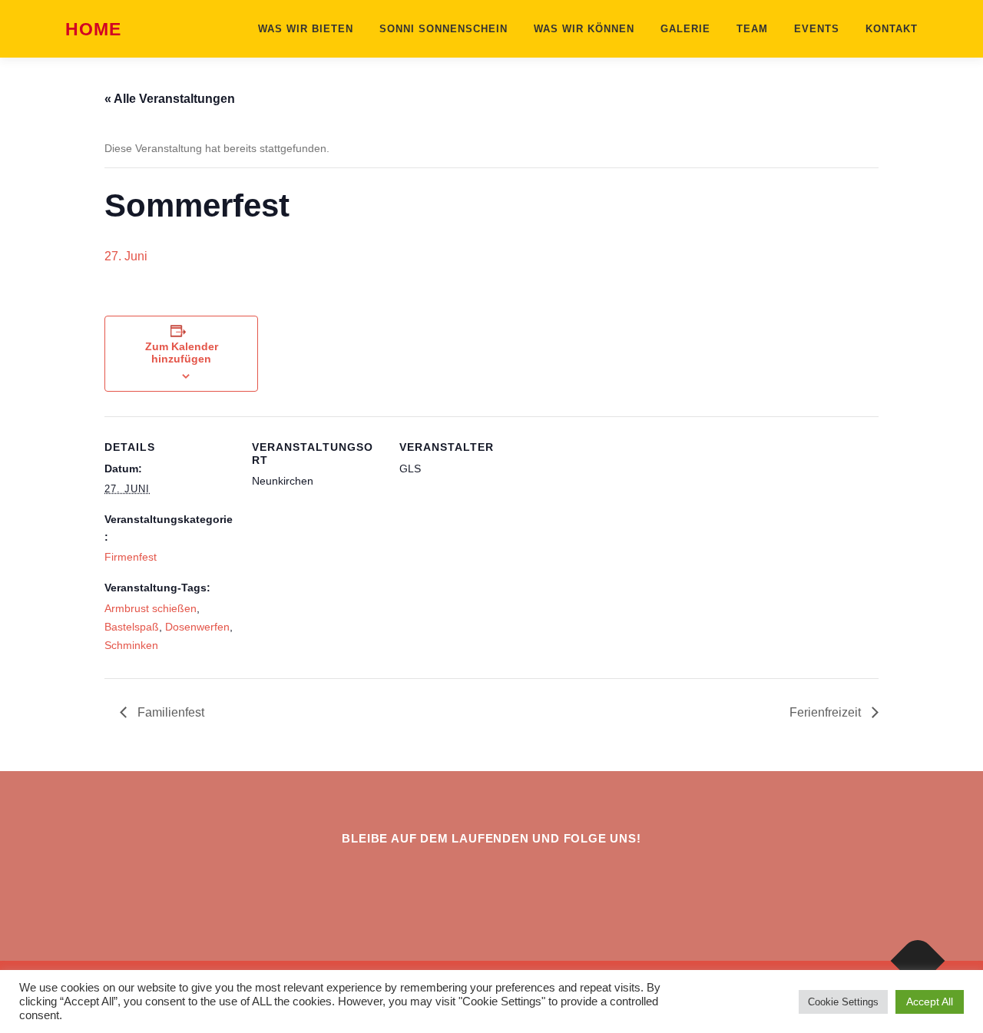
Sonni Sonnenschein (443, 29)
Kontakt (892, 29)
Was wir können (584, 29)
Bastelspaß (131, 627)
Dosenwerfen (197, 627)
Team (752, 29)
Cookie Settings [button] (843, 1002)
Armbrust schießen (150, 608)
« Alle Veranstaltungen (169, 98)
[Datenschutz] (548, 879)
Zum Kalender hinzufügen (181, 352)
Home (93, 30)
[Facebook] (435, 879)
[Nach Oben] (918, 961)
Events (816, 29)
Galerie (685, 29)
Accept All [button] (929, 1001)
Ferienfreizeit (826, 712)
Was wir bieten (305, 29)
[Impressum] (510, 879)
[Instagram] (473, 879)
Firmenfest (130, 557)
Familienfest (169, 712)
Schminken (131, 645)
